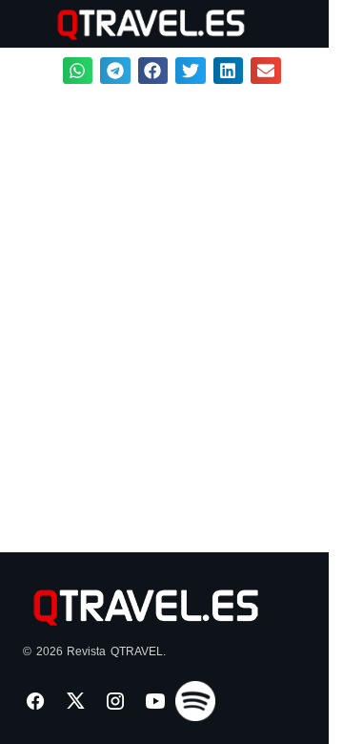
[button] (32, 23)
